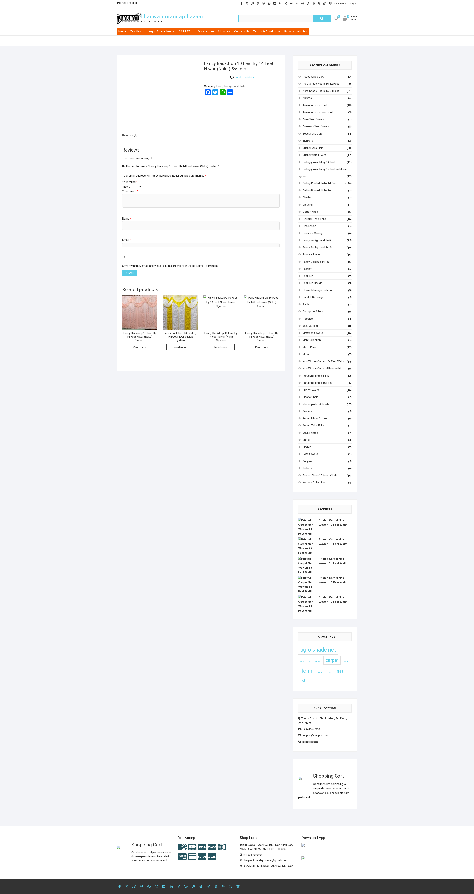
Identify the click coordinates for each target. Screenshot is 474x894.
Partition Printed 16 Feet (317, 382)
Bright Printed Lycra (314, 155)
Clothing (308, 204)
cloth (346, 661)
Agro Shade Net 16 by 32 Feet (321, 83)
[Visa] (202, 847)
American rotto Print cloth (318, 112)
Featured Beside (312, 283)
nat (340, 671)
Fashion (307, 268)
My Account (340, 3)
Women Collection (314, 482)
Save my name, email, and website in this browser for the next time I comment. (170, 265)
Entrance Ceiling (312, 233)
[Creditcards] (192, 857)
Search (322, 18)
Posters (307, 411)
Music (306, 354)
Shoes (306, 439)
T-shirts (307, 468)
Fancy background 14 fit (231, 86)
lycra (320, 672)
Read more (139, 347)
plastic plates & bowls (316, 404)
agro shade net (318, 650)
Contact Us (242, 31)
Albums (307, 98)
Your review (130, 191)
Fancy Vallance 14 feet (316, 261)
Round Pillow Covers (315, 418)
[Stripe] (202, 857)
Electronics (309, 226)
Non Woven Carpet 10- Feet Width (323, 361)
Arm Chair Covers (313, 119)
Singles (307, 447)
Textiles (135, 31)
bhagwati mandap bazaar (172, 17)
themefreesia (309, 742)
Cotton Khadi (310, 211)
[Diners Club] (222, 847)
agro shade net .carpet (310, 661)
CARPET (184, 31)
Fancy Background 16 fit (317, 247)
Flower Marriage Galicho (317, 290)
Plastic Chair (310, 397)
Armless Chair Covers (316, 126)
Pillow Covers (311, 390)
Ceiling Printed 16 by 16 (317, 190)
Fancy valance (311, 254)
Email (126, 239)
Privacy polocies (295, 31)
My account (206, 31)
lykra (329, 672)
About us (224, 31)
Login (353, 3)
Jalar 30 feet (310, 325)
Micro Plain (309, 347)
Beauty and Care (313, 133)
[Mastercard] (192, 847)
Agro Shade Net (160, 31)
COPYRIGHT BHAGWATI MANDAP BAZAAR (267, 866)
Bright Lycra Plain (313, 148)
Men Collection (312, 340)
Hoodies (308, 318)
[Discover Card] (182, 857)
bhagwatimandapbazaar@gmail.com (264, 860)
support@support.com (315, 735)
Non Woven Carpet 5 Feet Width (322, 368)
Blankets (308, 140)
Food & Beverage (313, 297)
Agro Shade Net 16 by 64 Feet (321, 91)
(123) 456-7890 (310, 729)
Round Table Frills (313, 425)
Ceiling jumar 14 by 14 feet (319, 162)
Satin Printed (310, 432)
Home (122, 31)
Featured (308, 276)
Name (126, 218)
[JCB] (212, 857)
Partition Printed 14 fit (316, 375)
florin (306, 671)
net (302, 680)
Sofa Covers (310, 454)
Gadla (306, 304)
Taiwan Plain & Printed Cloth (320, 475)
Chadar (307, 197)
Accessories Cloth (314, 76)
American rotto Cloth (315, 105)
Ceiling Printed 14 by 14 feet (319, 183)
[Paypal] (212, 847)
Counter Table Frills (314, 219)
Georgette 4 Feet (313, 311)
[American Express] (182, 847)
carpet (332, 660)
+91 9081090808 (252, 854)
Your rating (130, 182)
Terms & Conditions (267, 31)
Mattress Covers (313, 333)
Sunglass (308, 461)
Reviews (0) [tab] (130, 135)
